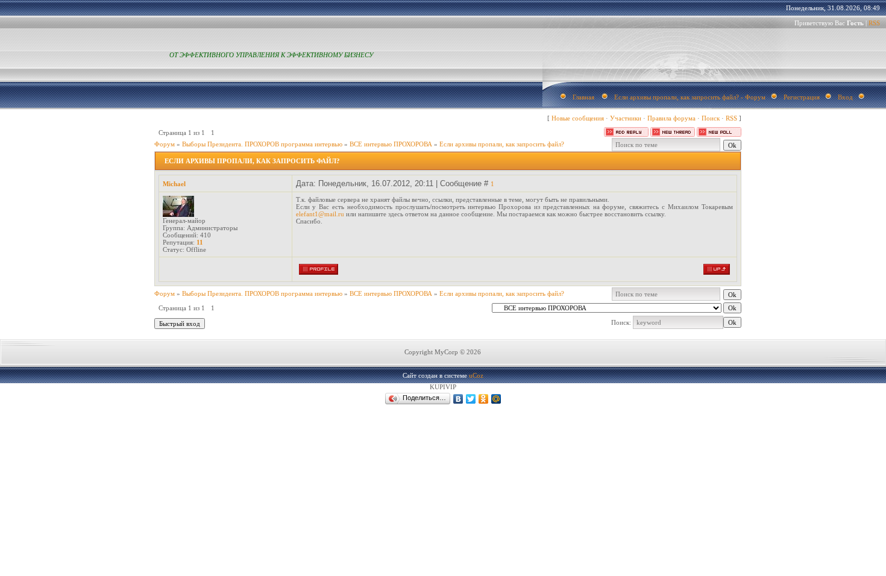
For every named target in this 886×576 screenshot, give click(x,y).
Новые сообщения (577, 118)
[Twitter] (471, 399)
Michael (174, 183)
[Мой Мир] (496, 399)
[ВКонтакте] (458, 399)
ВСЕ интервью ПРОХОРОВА (391, 144)
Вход (845, 97)
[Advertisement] (173, 523)
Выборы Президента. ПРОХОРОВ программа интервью (262, 144)
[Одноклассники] (483, 399)
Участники (625, 118)
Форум (164, 144)
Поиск (711, 118)
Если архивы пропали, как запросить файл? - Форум (689, 97)
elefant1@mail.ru (320, 214)
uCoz (476, 375)
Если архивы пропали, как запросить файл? (501, 144)
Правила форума (671, 118)
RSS (874, 23)
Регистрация (802, 97)
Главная (583, 97)
